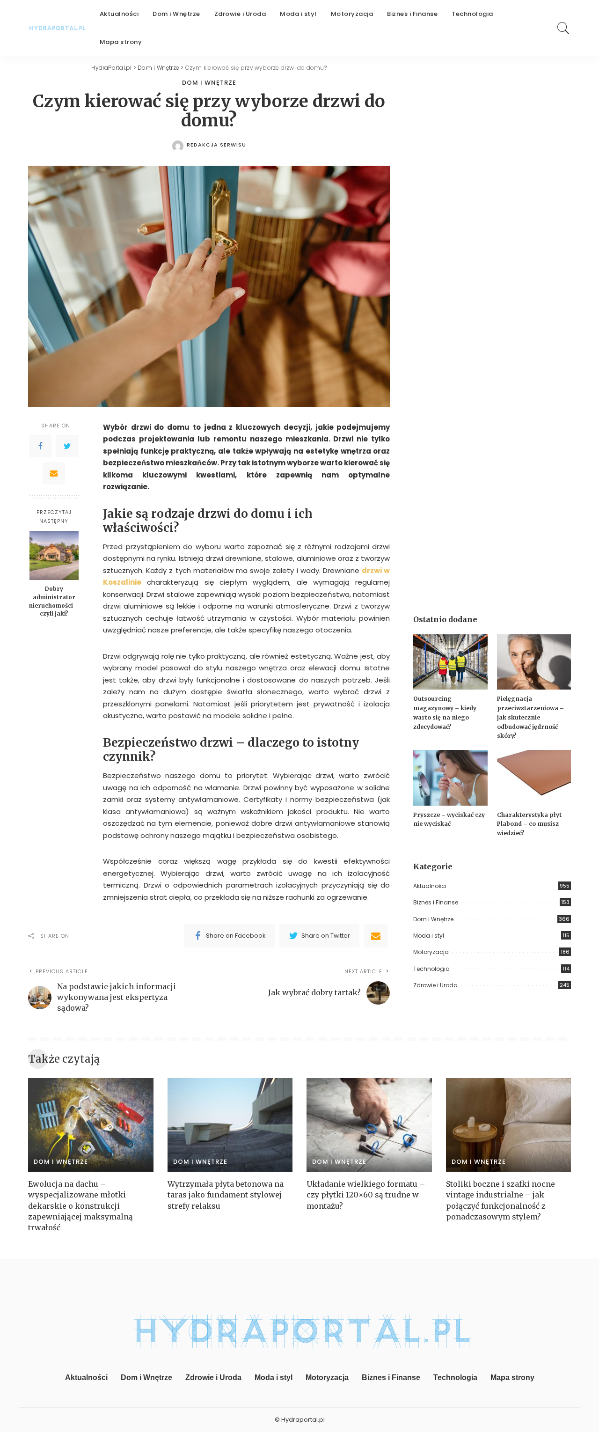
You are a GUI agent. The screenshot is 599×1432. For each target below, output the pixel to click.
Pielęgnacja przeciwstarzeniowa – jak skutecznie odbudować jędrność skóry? (530, 717)
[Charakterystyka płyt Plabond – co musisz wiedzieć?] (534, 778)
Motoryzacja (431, 952)
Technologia (431, 969)
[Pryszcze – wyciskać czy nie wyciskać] (450, 778)
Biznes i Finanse (435, 902)
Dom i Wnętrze (209, 83)
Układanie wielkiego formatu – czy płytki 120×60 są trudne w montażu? (366, 1194)
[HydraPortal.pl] (57, 28)
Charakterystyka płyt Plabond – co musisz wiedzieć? (529, 824)
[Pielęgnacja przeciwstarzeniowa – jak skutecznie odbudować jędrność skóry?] (534, 662)
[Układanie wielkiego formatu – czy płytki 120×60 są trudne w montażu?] (369, 1125)
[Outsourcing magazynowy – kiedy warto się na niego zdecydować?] (450, 662)
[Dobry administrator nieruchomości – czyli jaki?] (54, 555)
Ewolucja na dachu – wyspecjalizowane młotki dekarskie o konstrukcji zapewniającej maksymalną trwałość (80, 1205)
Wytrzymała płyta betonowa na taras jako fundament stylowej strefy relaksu (226, 1194)
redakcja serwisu (216, 144)
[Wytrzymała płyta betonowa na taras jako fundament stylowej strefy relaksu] (230, 1125)
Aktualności (429, 886)
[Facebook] (40, 445)
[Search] (563, 28)
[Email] (54, 473)
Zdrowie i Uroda (435, 985)
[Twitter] (67, 445)
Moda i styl (428, 936)
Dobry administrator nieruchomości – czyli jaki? (54, 601)
